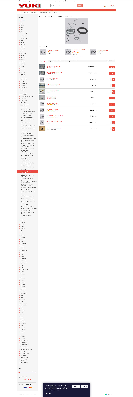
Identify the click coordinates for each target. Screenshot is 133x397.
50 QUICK (22, 40)
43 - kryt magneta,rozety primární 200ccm (28, 202)
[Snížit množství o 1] (111, 80)
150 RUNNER (23, 288)
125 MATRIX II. (23, 102)
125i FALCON (23, 258)
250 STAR (22, 314)
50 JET (22, 31)
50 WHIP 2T (23, 59)
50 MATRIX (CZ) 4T (24, 33)
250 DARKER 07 (24, 303)
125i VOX (22, 279)
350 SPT (22, 325)
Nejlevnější (51, 61)
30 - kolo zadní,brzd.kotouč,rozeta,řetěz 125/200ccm (27, 175)
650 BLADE (23, 331)
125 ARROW (23, 65)
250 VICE (22, 318)
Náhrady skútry (24, 359)
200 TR (22, 295)
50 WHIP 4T (23, 61)
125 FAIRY (22, 81)
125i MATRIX (23, 260)
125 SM (22, 234)
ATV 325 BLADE (24, 346)
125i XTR (22, 280)
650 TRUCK (23, 333)
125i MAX (22, 264)
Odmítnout (76, 386)
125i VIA (22, 277)
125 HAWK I (23, 85)
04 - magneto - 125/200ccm (26, 115)
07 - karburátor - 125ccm (26, 122)
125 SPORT (23, 241)
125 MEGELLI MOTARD (25, 104)
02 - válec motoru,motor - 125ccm (28, 111)
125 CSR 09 (23, 74)
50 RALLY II (23, 48)
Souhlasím (84, 386)
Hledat (79, 5)
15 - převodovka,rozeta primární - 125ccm (28, 141)
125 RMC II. (23, 228)
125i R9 (22, 265)
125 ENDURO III (23, 78)
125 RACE (22, 219)
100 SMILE (23, 63)
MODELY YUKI (21, 20)
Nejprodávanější (67, 61)
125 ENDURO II (23, 76)
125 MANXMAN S (24, 93)
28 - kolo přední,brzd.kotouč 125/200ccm (27, 171)
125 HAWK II (23, 89)
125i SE (22, 267)
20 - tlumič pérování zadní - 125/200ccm (26, 151)
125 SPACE (23, 237)
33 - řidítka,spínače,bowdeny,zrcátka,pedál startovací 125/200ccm (29, 181)
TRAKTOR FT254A (24, 363)
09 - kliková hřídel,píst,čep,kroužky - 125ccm (28, 126)
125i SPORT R (23, 275)
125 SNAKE (23, 236)
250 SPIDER (23, 312)
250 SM (22, 308)
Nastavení (48, 393)
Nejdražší (59, 61)
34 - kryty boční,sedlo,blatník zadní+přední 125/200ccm (27, 185)
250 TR (22, 307)
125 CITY (22, 68)
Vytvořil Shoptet (111, 394)
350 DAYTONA (23, 323)
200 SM (22, 297)
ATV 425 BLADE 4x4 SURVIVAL (26, 350)
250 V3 (22, 316)
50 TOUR (22, 55)
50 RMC (22, 29)
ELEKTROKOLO (24, 355)
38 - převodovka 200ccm (26, 193)
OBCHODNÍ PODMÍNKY (71, 1)
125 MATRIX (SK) (24, 100)
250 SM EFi (23, 310)
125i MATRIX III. (24, 262)
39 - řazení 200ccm (25, 195)
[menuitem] (21, 10)
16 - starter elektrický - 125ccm (27, 143)
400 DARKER (23, 329)
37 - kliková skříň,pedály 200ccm (27, 191)
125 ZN (22, 254)
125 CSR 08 (23, 72)
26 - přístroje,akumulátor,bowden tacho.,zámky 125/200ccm (28, 164)
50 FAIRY (22, 25)
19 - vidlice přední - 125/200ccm (27, 148)
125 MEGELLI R (23, 106)
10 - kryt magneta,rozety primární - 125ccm (28, 129)
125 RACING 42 (23, 221)
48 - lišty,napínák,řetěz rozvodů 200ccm (27, 213)
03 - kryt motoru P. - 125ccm (26, 113)
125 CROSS (23, 70)
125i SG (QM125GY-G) (25, 269)
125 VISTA (23, 252)
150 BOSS (23, 286)
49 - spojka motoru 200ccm (26, 215)
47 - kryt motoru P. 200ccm (26, 210)
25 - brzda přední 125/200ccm (27, 162)
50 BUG (22, 24)
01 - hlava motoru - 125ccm (26, 109)
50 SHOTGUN (23, 53)
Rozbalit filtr (26, 379)
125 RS (22, 230)
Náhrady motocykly (25, 357)
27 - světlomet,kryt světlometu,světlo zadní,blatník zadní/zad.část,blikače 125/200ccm (29, 168)
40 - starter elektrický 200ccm (27, 197)
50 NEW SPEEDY (24, 38)
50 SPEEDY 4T (23, 57)
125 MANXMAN (23, 94)
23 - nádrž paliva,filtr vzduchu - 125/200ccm (27, 157)
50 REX (22, 50)
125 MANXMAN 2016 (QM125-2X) (27, 96)
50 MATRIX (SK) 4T (24, 35)
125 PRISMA (23, 217)
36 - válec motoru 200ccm (26, 189)
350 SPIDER (23, 327)
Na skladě (24, 377)
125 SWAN (23, 247)
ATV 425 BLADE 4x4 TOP (25, 351)
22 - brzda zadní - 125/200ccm (27, 155)
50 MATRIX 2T (23, 37)
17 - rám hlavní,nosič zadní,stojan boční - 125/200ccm (28, 146)
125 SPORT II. (23, 243)
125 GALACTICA (24, 83)
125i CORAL (23, 256)
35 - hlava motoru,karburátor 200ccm (28, 187)
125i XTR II (23, 282)
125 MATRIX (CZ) (24, 98)
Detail (112, 67)
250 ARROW (23, 299)
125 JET (22, 91)
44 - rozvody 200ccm (25, 205)
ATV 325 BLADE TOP (25, 344)
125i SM (22, 271)
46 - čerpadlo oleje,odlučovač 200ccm (29, 208)
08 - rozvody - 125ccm (25, 124)
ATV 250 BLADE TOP (25, 340)
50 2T (22, 22)
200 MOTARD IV (24, 293)
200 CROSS (23, 290)
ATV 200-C (23, 336)
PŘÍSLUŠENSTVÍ (24, 361)
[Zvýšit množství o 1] (111, 79)
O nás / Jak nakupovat (59, 1)
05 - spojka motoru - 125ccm (27, 117)
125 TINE (22, 249)
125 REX (22, 224)
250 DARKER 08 (24, 305)
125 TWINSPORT (24, 251)
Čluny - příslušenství (25, 353)
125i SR (22, 273)
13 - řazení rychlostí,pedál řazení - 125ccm (28, 136)
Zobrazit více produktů (76, 57)
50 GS (22, 27)
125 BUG (22, 66)
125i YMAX (23, 284)
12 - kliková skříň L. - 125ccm (26, 134)
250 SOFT (23, 320)
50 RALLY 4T (23, 46)
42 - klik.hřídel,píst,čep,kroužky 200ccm (27, 199)
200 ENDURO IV (24, 292)
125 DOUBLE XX (24, 87)
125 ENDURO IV (24, 80)
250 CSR (22, 301)
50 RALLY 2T (23, 44)
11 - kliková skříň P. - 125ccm (26, 132)
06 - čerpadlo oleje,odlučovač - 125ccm (27, 119)
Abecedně (75, 61)
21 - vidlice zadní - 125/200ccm (27, 153)
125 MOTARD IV (24, 108)
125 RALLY (23, 223)
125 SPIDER (23, 239)
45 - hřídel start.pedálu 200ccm (27, 206)
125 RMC (22, 226)
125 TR (22, 232)
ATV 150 (22, 335)
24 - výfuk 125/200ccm (25, 160)
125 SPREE (23, 245)
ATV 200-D (23, 338)
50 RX (22, 52)
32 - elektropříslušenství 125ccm (27, 178)
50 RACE (22, 42)
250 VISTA (23, 321)
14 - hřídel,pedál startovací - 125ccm (28, 138)
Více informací (55, 390)
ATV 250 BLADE (24, 342)
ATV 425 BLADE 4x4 (24, 348)
